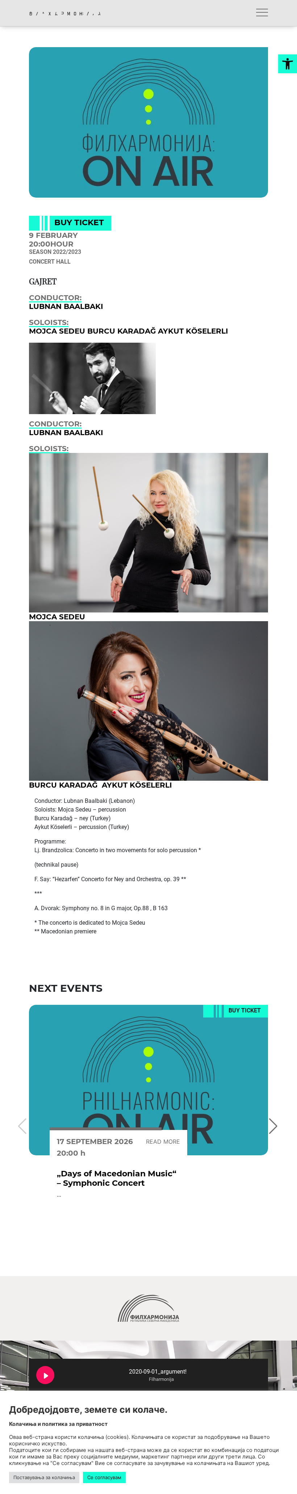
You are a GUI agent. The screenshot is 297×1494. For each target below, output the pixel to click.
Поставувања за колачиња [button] (44, 1477)
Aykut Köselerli (193, 331)
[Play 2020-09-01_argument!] (45, 1375)
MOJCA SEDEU (58, 331)
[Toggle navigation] (262, 13)
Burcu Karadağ (122, 331)
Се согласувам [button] (104, 1477)
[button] (287, 63)
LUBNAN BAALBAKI (66, 306)
